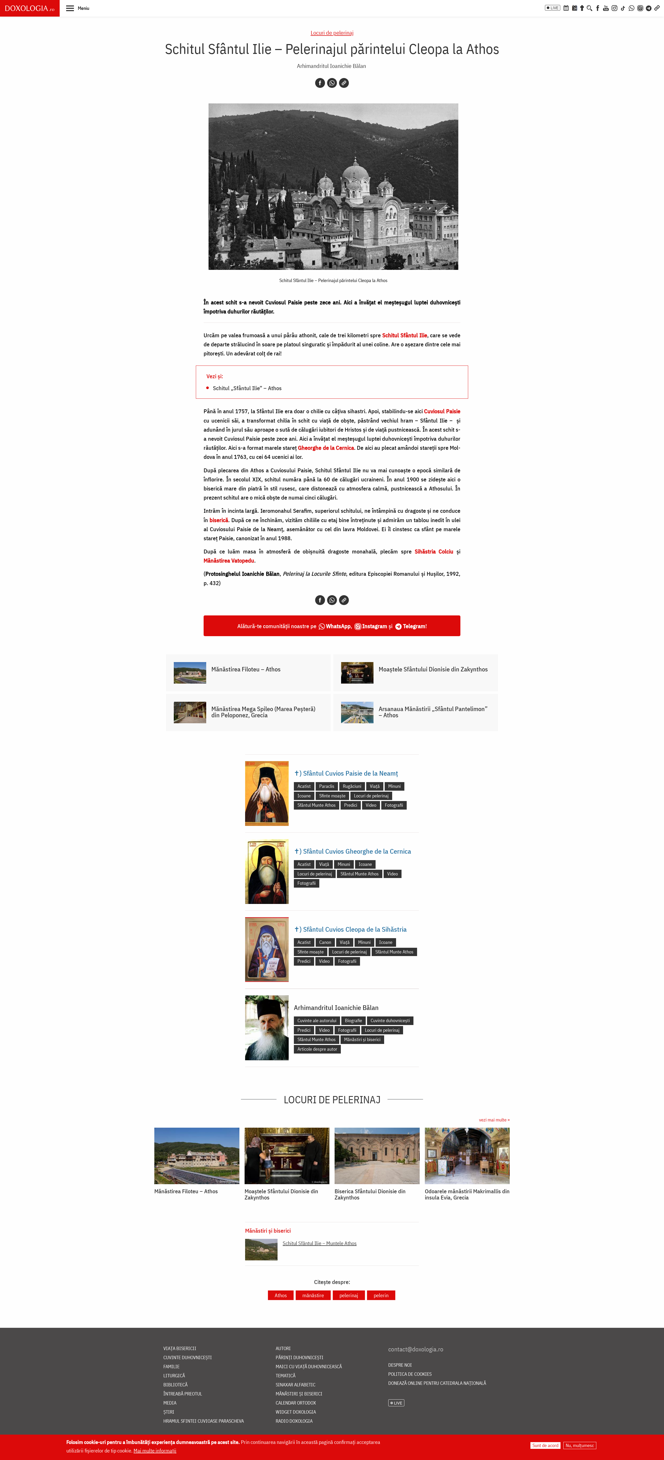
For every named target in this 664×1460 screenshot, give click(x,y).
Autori (283, 1348)
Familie (171, 1367)
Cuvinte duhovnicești (390, 1020)
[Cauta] (589, 7)
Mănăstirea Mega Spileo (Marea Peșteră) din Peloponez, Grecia (263, 712)
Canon (325, 942)
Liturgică (174, 1376)
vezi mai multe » (494, 1120)
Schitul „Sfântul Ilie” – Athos (247, 387)
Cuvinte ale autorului (317, 1020)
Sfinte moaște (332, 796)
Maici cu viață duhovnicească (309, 1367)
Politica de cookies (410, 1374)
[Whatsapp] (332, 83)
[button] (77, 8)
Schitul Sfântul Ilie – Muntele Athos (320, 1243)
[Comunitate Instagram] (640, 7)
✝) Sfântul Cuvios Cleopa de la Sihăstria (350, 929)
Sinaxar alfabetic (295, 1385)
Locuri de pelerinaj (332, 32)
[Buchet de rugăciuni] (582, 7)
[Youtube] (606, 7)
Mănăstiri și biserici (362, 1039)
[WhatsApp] (631, 7)
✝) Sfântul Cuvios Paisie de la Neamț (346, 773)
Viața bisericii (179, 1348)
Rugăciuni (352, 786)
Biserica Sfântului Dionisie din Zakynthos (370, 1194)
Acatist (304, 786)
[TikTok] (623, 7)
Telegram (414, 626)
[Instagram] (614, 7)
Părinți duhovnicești (299, 1357)
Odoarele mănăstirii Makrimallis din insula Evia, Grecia (467, 1194)
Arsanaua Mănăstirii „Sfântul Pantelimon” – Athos (433, 712)
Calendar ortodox (296, 1403)
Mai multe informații (155, 1450)
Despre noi (400, 1365)
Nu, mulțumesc (580, 1445)
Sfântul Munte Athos (317, 805)
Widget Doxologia (296, 1412)
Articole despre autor (317, 1049)
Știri (168, 1412)
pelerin (381, 1295)
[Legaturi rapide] (657, 7)
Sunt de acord (545, 1445)
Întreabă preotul (182, 1394)
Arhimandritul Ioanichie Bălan (331, 65)
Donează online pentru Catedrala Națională (437, 1383)
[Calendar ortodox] (566, 7)
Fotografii (394, 805)
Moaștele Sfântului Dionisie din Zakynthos (433, 669)
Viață (375, 786)
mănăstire (313, 1295)
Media (169, 1403)
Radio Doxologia (294, 1421)
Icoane (304, 796)
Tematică (285, 1376)
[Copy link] (344, 83)
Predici (350, 805)
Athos (281, 1295)
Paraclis (326, 786)
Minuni (394, 786)
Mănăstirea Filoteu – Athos (246, 669)
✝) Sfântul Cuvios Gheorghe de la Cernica (352, 851)
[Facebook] (597, 7)
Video (371, 805)
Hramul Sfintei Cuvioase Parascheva (203, 1421)
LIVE (554, 7)
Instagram (374, 626)
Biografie (353, 1020)
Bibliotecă (175, 1385)
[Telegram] (649, 7)
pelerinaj (349, 1295)
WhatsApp (338, 626)
